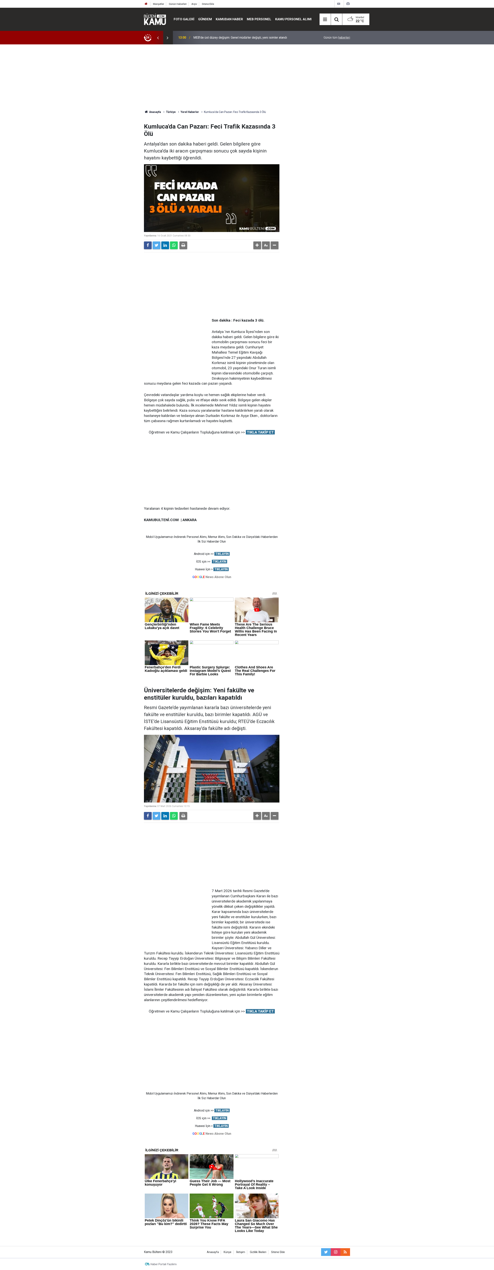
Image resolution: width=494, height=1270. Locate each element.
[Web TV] (339, 4)
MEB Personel (259, 19)
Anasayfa (213, 1252)
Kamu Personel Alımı (293, 19)
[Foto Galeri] (348, 4)
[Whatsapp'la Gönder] (174, 245)
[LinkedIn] (165, 245)
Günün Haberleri (178, 4)
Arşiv (194, 4)
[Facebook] (148, 245)
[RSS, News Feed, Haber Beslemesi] (345, 1252)
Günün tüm (337, 37)
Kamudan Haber (229, 19)
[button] (257, 245)
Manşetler (158, 4)
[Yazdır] (183, 245)
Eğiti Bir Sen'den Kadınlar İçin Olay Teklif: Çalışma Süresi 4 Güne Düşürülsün (243, 37)
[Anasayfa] (146, 4)
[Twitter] (156, 245)
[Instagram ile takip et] (335, 1252)
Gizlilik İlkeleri (258, 1252)
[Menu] (325, 19)
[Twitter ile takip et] (326, 1252)
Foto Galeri (184, 19)
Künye (227, 1252)
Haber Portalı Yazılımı (164, 1264)
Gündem (205, 19)
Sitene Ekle (208, 4)
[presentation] (158, 37)
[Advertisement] (247, 77)
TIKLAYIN (222, 554)
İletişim (240, 1252)
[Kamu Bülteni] (155, 19)
